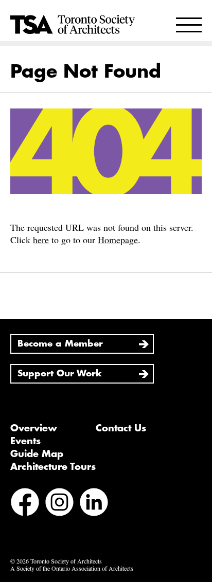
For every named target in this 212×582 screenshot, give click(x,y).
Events (25, 441)
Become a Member (60, 343)
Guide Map (36, 454)
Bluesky (128, 503)
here (41, 239)
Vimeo (23, 530)
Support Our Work (59, 373)
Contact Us (121, 428)
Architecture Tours (53, 466)
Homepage (118, 239)
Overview (33, 428)
